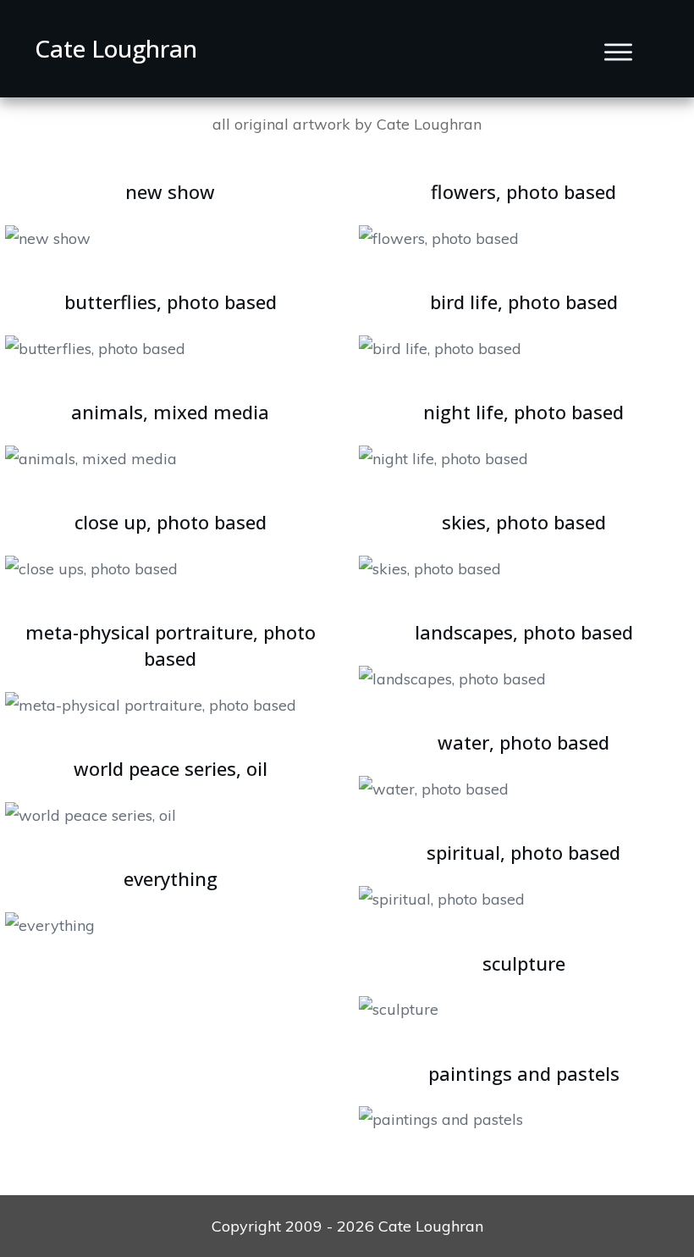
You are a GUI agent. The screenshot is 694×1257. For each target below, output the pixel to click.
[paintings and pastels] (441, 1117)
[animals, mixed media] (91, 457)
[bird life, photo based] (440, 347)
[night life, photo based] (443, 457)
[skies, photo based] (430, 567)
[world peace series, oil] (90, 813)
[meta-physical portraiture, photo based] (150, 703)
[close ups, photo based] (91, 567)
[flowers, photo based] (439, 236)
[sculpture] (398, 1007)
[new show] (48, 236)
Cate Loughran (116, 48)
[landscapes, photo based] (452, 677)
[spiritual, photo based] (442, 897)
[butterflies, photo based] (95, 347)
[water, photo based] (434, 787)
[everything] (50, 923)
